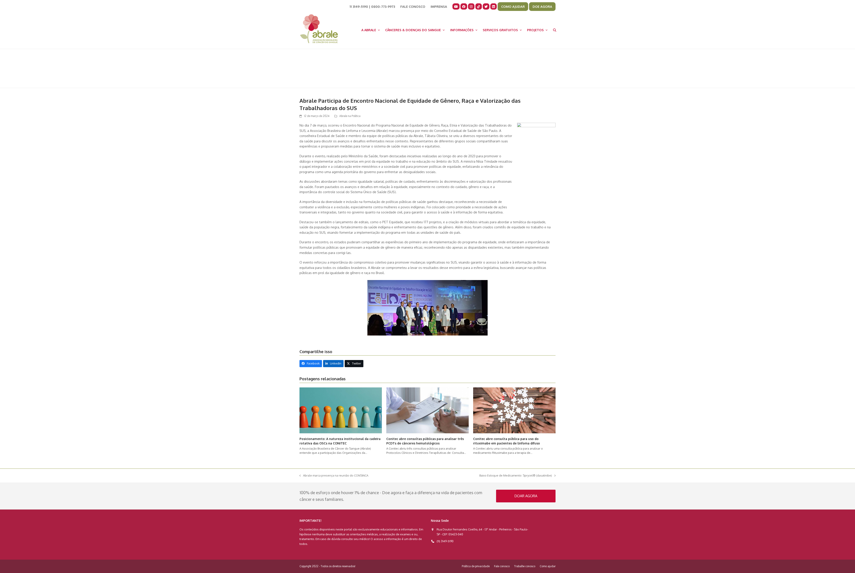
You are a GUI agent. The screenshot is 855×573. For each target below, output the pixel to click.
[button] (554, 29)
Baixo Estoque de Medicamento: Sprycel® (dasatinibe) (515, 476)
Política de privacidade (476, 566)
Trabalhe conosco (524, 566)
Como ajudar (548, 566)
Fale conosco (502, 566)
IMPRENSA (439, 6)
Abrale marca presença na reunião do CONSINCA (333, 476)
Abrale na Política (349, 116)
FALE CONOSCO (412, 6)
